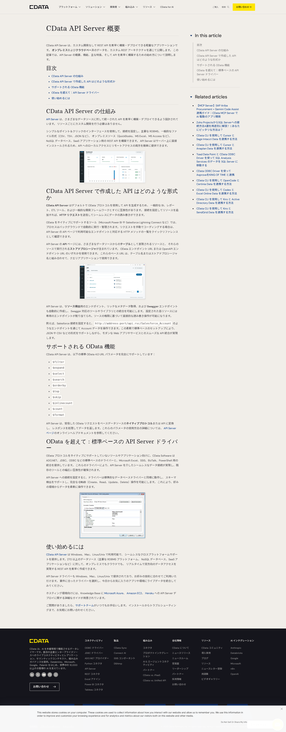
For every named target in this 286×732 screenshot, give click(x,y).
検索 (224, 7)
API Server (52, 119)
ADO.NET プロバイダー (97, 658)
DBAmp (118, 663)
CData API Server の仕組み (67, 76)
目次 (199, 45)
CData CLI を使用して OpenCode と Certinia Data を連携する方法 (217, 182)
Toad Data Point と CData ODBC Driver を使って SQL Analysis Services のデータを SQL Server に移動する (217, 160)
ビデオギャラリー (210, 679)
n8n (233, 668)
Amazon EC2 (134, 593)
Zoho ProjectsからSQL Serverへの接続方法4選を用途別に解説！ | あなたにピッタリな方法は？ (218, 126)
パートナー (149, 670)
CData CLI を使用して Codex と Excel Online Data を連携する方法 (216, 191)
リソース (206, 663)
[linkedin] (32, 674)
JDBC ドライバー (94, 652)
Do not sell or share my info (234, 722)
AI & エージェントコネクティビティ (156, 663)
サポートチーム (84, 605)
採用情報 (176, 679)
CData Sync (120, 647)
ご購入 (215, 7)
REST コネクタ (92, 673)
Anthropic (236, 647)
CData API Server (56, 554)
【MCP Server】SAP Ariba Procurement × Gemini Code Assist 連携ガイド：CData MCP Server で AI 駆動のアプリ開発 (217, 111)
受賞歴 (175, 663)
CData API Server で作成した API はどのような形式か (83, 81)
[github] (50, 674)
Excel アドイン (92, 679)
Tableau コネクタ (94, 689)
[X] (38, 674)
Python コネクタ (93, 663)
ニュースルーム (180, 658)
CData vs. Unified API (154, 680)
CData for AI (166, 6)
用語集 (204, 673)
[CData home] (42, 7)
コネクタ (147, 647)
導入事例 (206, 652)
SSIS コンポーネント (124, 658)
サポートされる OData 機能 (67, 87)
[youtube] (44, 674)
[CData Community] (55, 674)
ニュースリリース (181, 652)
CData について (180, 647)
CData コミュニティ (212, 647)
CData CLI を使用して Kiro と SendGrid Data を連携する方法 (215, 210)
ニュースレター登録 (211, 668)
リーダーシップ (180, 668)
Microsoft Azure (113, 593)
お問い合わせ (242, 7)
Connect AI (120, 652)
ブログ (204, 658)
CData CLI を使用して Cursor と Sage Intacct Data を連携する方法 (216, 137)
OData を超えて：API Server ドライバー (75, 92)
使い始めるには (60, 98)
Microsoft (236, 663)
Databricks (236, 652)
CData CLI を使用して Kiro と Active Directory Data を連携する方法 (217, 201)
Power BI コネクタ (94, 684)
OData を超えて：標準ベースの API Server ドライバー (218, 72)
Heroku (149, 593)
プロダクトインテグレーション (155, 654)
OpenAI (234, 673)
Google (234, 658)
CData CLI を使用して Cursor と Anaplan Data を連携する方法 (215, 146)
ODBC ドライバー (94, 647)
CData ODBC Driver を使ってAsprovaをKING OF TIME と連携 (215, 173)
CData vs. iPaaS (151, 675)
